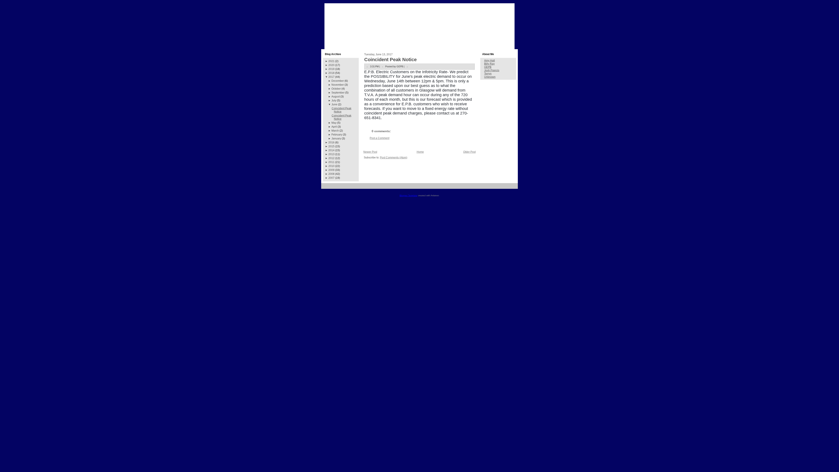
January (336, 138)
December (337, 80)
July (333, 100)
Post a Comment (379, 138)
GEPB (487, 67)
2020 (331, 65)
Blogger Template (408, 195)
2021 (331, 61)
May (333, 122)
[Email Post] (407, 66)
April (334, 126)
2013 (331, 154)
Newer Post (370, 151)
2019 (331, 69)
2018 (331, 73)
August (335, 96)
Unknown (490, 76)
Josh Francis (491, 70)
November (337, 84)
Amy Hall (489, 60)
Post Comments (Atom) (393, 157)
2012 (331, 158)
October (336, 88)
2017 (331, 76)
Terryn (488, 73)
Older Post (469, 151)
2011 (331, 162)
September (338, 92)
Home (420, 151)
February (336, 134)
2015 (331, 146)
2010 (331, 166)
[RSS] (326, 187)
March (335, 130)
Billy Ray (489, 63)
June (334, 104)
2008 (331, 173)
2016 (331, 142)
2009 (331, 170)
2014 (331, 150)
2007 (331, 177)
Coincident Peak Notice (390, 59)
